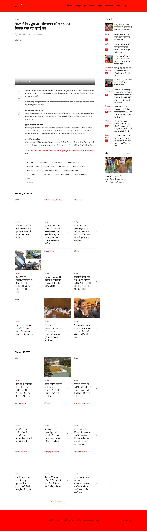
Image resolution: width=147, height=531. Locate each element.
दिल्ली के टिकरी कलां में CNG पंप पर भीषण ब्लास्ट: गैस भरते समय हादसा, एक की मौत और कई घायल (82, 283)
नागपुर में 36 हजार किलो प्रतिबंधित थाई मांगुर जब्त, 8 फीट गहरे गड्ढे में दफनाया (123, 27)
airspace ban (44, 162)
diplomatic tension (49, 166)
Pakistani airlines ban (81, 174)
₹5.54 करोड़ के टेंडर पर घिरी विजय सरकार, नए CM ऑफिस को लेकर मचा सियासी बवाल (82, 331)
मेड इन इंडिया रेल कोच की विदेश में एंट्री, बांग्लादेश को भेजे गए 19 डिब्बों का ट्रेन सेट (53, 482)
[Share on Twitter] (19, 98)
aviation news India (57, 162)
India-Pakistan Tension (51, 170)
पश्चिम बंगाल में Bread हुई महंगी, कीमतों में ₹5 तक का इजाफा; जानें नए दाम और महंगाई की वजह (52, 435)
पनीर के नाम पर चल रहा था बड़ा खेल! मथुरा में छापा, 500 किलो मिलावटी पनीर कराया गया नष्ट (82, 390)
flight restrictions (63, 166)
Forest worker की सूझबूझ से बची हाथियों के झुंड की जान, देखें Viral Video (53, 281)
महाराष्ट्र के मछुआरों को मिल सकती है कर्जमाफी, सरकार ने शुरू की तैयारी (123, 82)
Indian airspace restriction (70, 170)
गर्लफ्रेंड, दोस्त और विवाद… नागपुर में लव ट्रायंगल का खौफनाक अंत (123, 37)
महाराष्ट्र (78, 6)
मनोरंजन (92, 6)
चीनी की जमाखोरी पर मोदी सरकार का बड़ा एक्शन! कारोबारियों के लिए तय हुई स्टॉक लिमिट (24, 232)
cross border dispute (33, 166)
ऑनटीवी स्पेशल (109, 6)
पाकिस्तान (29, 178)
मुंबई (85, 6)
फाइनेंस (100, 6)
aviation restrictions (73, 162)
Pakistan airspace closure (62, 174)
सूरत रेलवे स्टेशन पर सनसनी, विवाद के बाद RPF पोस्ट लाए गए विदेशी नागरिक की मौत (24, 329)
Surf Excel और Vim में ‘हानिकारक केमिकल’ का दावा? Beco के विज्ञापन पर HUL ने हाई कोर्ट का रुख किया (82, 233)
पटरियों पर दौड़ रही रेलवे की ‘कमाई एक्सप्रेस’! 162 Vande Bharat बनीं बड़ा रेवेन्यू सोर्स (24, 435)
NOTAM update (31, 174)
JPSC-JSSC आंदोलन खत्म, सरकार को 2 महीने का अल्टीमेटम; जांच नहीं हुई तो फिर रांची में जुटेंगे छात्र (53, 332)
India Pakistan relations (34, 170)
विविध (118, 6)
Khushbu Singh (25, 34)
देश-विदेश (69, 6)
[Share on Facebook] (19, 91)
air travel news (31, 162)
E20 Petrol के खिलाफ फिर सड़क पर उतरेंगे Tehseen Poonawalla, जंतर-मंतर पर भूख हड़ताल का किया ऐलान (82, 436)
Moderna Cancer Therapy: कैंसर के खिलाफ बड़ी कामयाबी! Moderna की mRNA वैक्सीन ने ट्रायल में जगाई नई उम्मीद (123, 112)
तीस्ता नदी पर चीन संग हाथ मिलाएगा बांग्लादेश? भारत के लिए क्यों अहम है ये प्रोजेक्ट (53, 390)
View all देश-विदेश (56, 501)
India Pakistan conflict (79, 166)
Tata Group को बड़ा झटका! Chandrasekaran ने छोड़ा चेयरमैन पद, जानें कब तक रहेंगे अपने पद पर (82, 485)
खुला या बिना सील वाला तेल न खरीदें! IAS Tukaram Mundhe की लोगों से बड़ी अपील (122, 72)
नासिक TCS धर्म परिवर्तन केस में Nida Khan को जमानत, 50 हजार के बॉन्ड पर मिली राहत (122, 60)
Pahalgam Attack (45, 174)
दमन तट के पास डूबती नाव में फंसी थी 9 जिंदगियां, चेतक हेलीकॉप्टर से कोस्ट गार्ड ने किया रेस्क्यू (24, 390)
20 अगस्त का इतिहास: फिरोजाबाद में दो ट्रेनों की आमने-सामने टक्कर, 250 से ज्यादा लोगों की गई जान (24, 284)
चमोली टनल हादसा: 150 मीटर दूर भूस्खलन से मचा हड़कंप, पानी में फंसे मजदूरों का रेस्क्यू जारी (24, 483)
